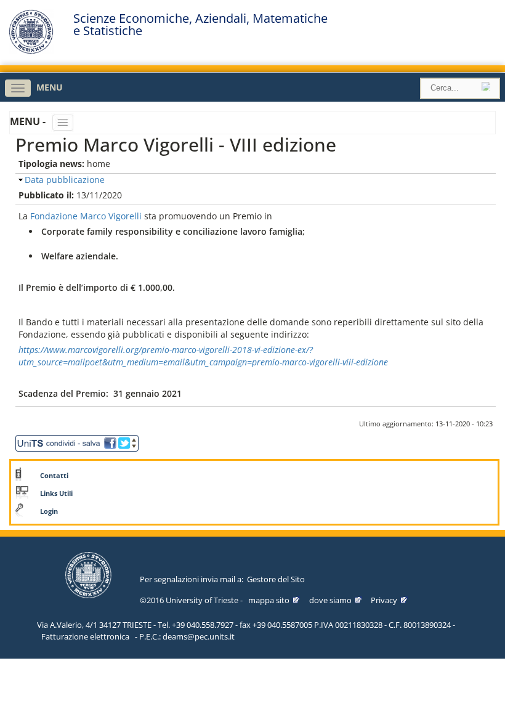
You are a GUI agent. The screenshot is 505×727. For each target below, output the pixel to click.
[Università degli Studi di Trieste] (31, 51)
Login (49, 511)
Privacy (384, 600)
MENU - (29, 121)
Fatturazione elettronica (85, 636)
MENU (49, 87)
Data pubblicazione (65, 179)
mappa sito (268, 600)
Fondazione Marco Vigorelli (86, 216)
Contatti (54, 475)
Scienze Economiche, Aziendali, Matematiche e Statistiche (200, 24)
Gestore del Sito (276, 579)
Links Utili (56, 493)
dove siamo (330, 600)
